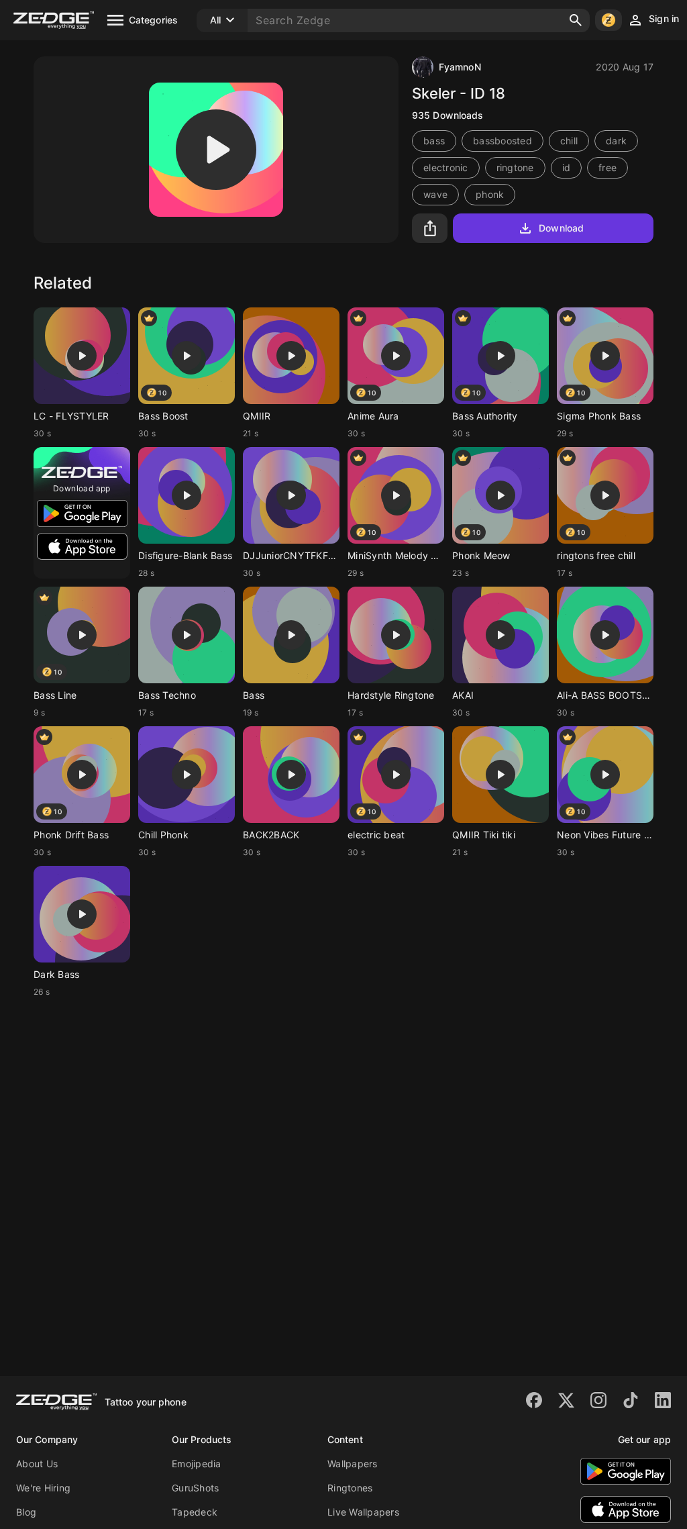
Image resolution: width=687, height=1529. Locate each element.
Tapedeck (194, 1512)
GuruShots (195, 1487)
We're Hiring (43, 1487)
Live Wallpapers (363, 1512)
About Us (37, 1463)
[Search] (576, 20)
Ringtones (349, 1487)
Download (561, 228)
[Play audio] (216, 149)
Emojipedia (196, 1463)
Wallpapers (352, 1463)
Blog (26, 1512)
